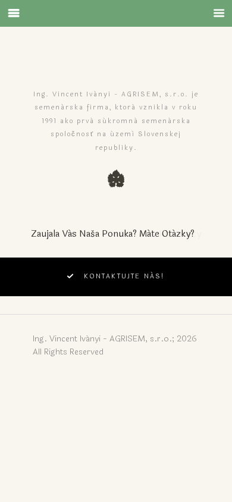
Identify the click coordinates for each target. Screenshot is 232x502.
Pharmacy (180, 234)
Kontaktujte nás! (124, 276)
